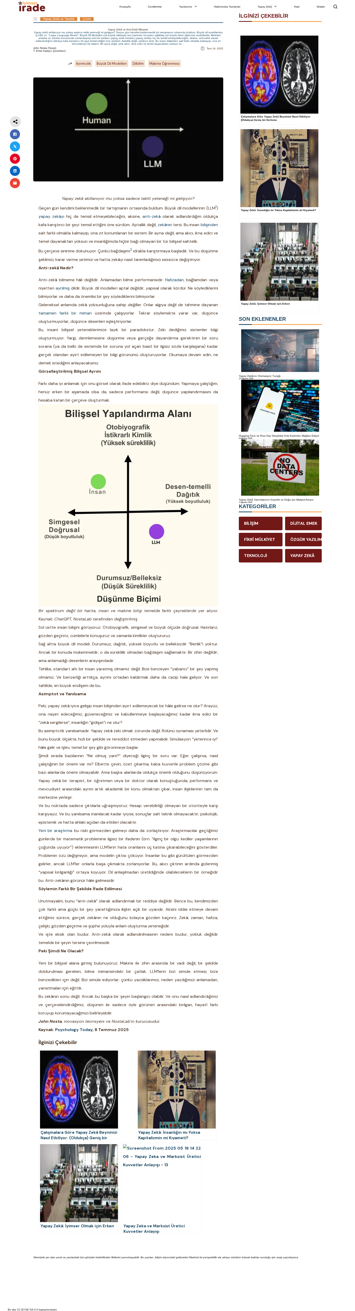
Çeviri (87, 19)
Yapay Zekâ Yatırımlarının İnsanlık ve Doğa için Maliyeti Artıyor (276, 499)
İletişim (321, 6)
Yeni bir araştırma (55, 830)
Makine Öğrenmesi (164, 63)
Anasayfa (125, 6)
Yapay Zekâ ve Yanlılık (59, 19)
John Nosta (40, 48)
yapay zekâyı (51, 216)
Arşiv (297, 6)
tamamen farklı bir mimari (65, 313)
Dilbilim (138, 63)
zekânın (165, 224)
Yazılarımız (185, 6)
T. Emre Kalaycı (42, 50)
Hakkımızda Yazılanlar (227, 6)
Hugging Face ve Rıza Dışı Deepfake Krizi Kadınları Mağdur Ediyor (279, 435)
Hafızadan (174, 280)
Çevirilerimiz (155, 6)
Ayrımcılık (83, 63)
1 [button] (215, 207)
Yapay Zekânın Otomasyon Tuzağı (260, 376)
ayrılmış (63, 288)
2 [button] (131, 249)
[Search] (335, 7)
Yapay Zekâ (265, 6)
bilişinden (209, 224)
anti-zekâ (151, 216)
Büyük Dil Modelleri (112, 63)
